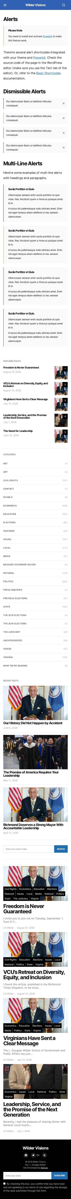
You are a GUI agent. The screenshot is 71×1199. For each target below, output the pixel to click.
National (8, 573)
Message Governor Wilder (19, 564)
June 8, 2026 (10, 727)
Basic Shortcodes (48, 73)
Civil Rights (10, 480)
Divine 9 (8, 497)
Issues (7, 539)
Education (9, 514)
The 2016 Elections (15, 615)
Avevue (44, 1167)
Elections (9, 522)
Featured (9, 531)
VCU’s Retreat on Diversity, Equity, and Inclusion (25, 385)
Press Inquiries (12, 590)
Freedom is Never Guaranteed (21, 367)
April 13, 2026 (10, 832)
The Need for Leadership (18, 431)
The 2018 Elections (15, 623)
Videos (7, 649)
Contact (8, 489)
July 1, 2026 (9, 422)
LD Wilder (8, 927)
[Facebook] (25, 1155)
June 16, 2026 (11, 435)
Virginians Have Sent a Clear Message (25, 399)
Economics (10, 505)
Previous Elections (15, 598)
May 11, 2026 (10, 780)
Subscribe (59, 1175)
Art (5, 472)
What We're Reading (15, 665)
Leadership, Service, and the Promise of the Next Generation (25, 416)
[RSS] (44, 1155)
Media (6, 556)
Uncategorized (12, 640)
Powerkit (47, 36)
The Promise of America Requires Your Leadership (31, 774)
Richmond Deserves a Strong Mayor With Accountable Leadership (33, 826)
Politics (8, 581)
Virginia (8, 657)
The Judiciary (11, 632)
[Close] (64, 103)
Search (61, 849)
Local (7, 547)
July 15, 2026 (10, 403)
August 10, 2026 (12, 390)
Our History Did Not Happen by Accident (32, 723)
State (6, 606)
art (5, 463)
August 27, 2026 (12, 371)
